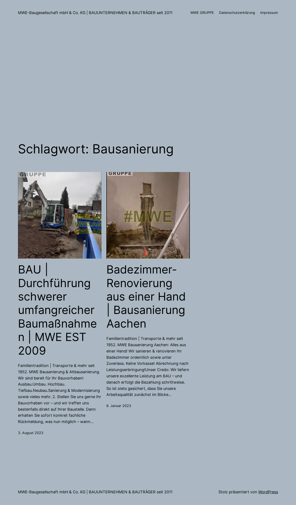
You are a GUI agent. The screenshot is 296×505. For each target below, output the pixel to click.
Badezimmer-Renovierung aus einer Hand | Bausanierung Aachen (146, 296)
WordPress (268, 492)
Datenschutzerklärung (237, 12)
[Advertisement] (148, 83)
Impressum (269, 12)
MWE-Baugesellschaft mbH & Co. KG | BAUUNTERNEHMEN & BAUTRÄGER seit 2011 (95, 12)
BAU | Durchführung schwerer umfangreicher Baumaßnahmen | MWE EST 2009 (57, 310)
